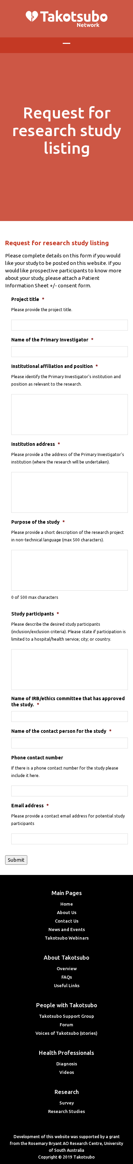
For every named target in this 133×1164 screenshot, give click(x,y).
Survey (66, 1102)
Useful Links (66, 985)
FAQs (66, 977)
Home (66, 903)
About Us (66, 912)
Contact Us (66, 920)
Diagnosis (66, 1063)
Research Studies (66, 1111)
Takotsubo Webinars (67, 937)
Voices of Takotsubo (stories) (66, 1033)
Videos (66, 1072)
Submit (16, 860)
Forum (66, 1024)
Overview (67, 968)
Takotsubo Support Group (66, 1016)
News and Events (66, 929)
